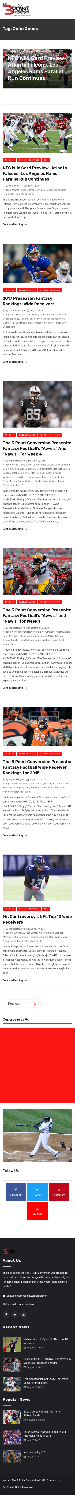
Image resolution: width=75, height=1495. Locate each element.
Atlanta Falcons (20, 190)
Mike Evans (48, 318)
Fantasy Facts (27, 290)
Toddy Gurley (27, 194)
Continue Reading (13, 224)
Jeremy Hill (14, 636)
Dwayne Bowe (31, 787)
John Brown (46, 787)
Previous (14, 1003)
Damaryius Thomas (54, 783)
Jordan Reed (34, 473)
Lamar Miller (19, 477)
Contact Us (53, 1480)
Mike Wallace (50, 481)
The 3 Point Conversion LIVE (28, 1480)
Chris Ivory (41, 631)
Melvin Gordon (35, 481)
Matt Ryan (15, 194)
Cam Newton (9, 469)
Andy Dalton (47, 464)
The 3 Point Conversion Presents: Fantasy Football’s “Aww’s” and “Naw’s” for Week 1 (37, 616)
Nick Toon (25, 791)
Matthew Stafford (18, 481)
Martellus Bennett (51, 477)
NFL (46, 160)
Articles (9, 160)
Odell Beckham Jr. (24, 322)
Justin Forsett (40, 636)
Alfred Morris (18, 464)
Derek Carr (40, 469)
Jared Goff (34, 190)
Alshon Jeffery (30, 932)
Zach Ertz (20, 485)
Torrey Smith (58, 640)
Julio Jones (46, 190)
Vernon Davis (9, 644)
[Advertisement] (37, 1065)
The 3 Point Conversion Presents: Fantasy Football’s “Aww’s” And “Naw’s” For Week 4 (37, 448)
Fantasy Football (20, 318)
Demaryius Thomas (38, 937)
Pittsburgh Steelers (44, 322)
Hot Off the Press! (29, 160)
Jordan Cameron (18, 473)
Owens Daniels (10, 640)
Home (6, 1480)
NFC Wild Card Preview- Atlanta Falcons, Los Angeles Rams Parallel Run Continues (35, 174)
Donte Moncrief (54, 469)
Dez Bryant (18, 787)
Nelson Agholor (11, 791)
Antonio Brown (30, 314)
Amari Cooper (33, 464)
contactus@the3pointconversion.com (27, 1295)
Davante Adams (55, 631)
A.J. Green (17, 314)
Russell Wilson (26, 640)
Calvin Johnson (62, 464)
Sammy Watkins (43, 640)
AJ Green (16, 631)
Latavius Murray (33, 477)
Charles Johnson (25, 469)
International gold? (34, 1452)
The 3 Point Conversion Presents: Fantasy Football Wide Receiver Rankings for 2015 (37, 767)
